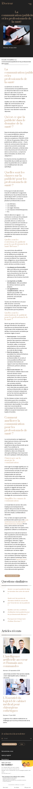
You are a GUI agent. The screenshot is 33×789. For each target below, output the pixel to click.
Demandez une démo (12, 575)
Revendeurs (5, 759)
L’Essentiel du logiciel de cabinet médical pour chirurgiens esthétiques (14, 704)
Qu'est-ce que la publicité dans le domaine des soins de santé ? (19, 591)
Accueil (4, 60)
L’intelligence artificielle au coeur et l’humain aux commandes (15, 661)
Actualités (10, 60)
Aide (21, 744)
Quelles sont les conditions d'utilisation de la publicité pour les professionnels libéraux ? (19, 612)
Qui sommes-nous (8, 751)
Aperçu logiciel (6, 755)
